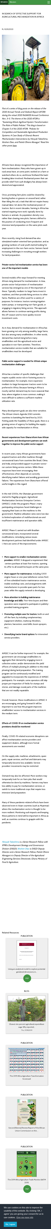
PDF (27, 978)
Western (13, 2)
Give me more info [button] (24, 1217)
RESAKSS (4, 2)
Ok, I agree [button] (10, 1224)
